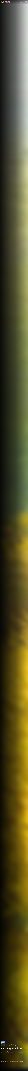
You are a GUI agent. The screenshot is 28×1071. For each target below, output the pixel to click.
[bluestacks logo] (5, 2)
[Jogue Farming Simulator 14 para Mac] (14, 1057)
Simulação (5, 1052)
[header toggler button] (26, 2)
